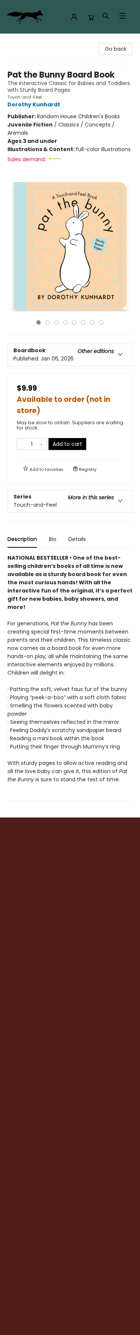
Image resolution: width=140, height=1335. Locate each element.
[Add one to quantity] (41, 444)
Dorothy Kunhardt (33, 104)
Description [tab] (22, 539)
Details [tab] (77, 539)
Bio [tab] (52, 539)
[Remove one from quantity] (22, 444)
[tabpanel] (70, 677)
